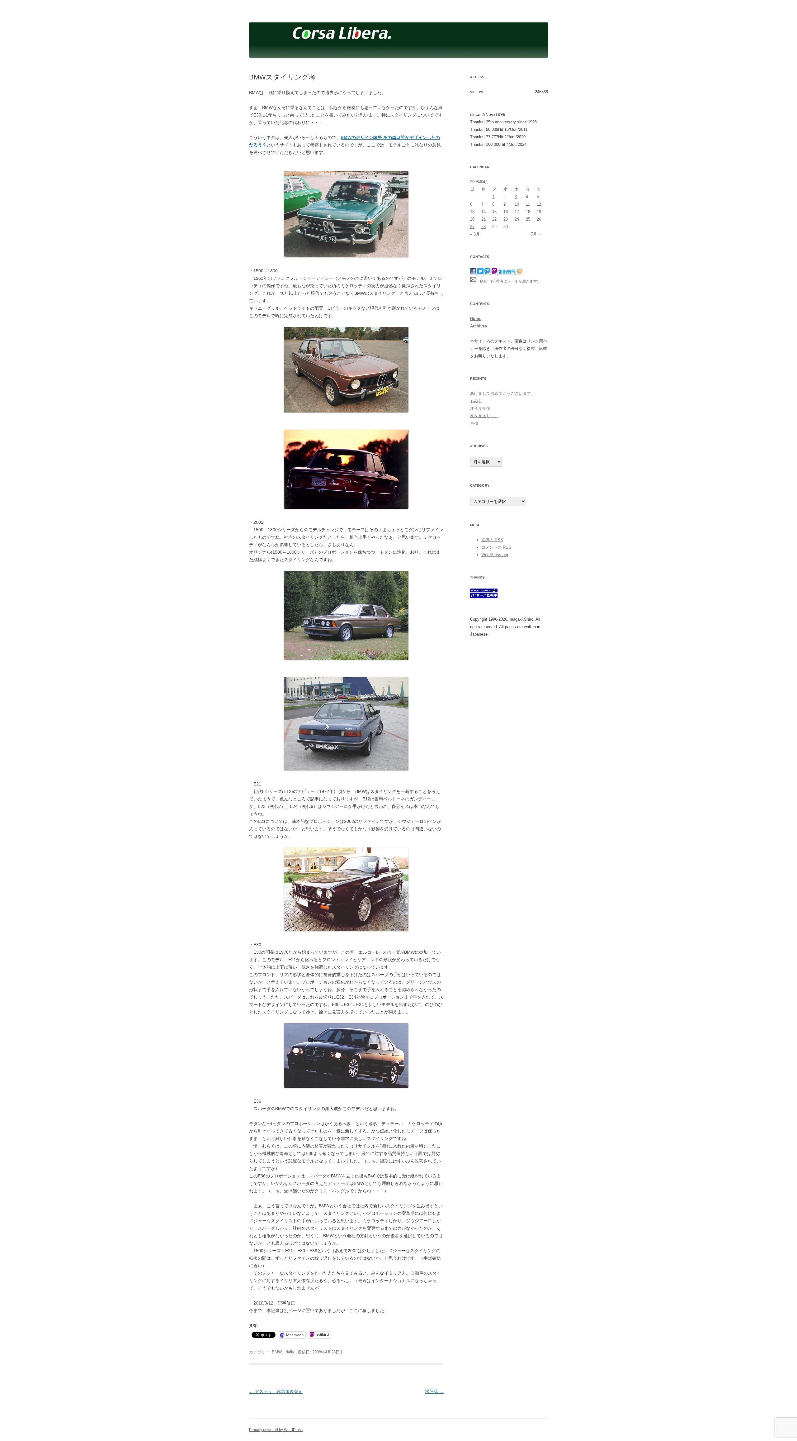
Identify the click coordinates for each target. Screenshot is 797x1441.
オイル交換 (480, 408)
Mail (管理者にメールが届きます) (507, 281)
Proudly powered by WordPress (276, 1430)
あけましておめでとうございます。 (502, 393)
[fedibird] (494, 273)
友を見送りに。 (484, 415)
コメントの (496, 547)
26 (539, 219)
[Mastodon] (487, 273)
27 (472, 226)
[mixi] (519, 273)
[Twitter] (480, 273)
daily (290, 1352)
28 (483, 226)
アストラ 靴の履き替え (276, 1391)
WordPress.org (494, 554)
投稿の (492, 539)
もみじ (476, 400)
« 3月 (475, 234)
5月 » (535, 234)
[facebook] (473, 273)
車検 (474, 423)
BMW (277, 1352)
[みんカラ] (507, 273)
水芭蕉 (434, 1391)
